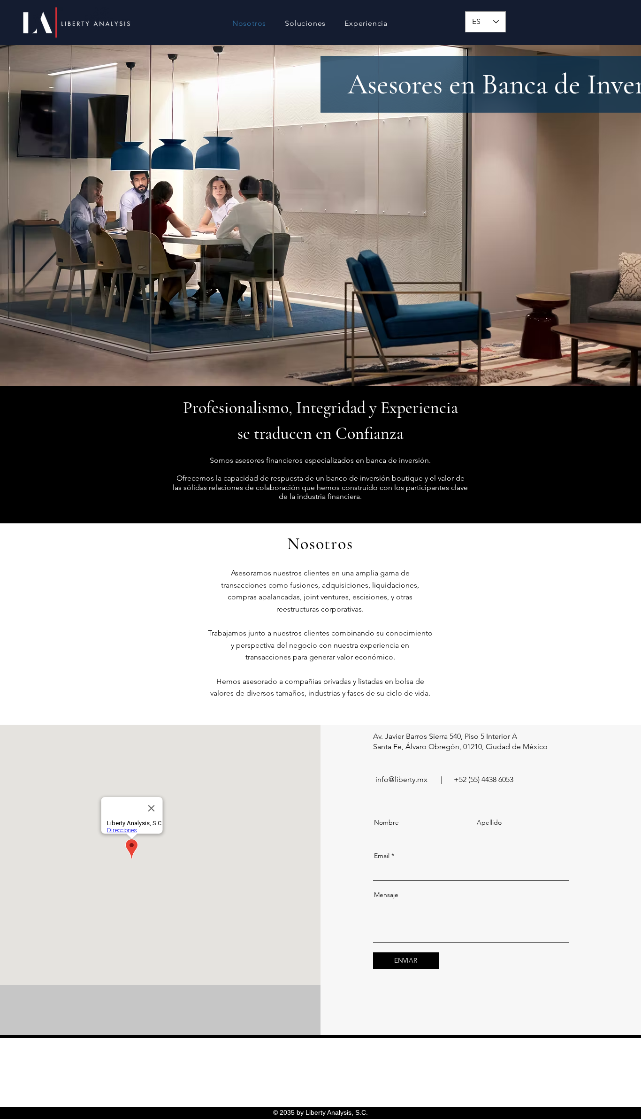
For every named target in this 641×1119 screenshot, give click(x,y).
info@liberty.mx (401, 779)
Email (381, 855)
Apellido (489, 822)
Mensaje (386, 894)
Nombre (386, 822)
